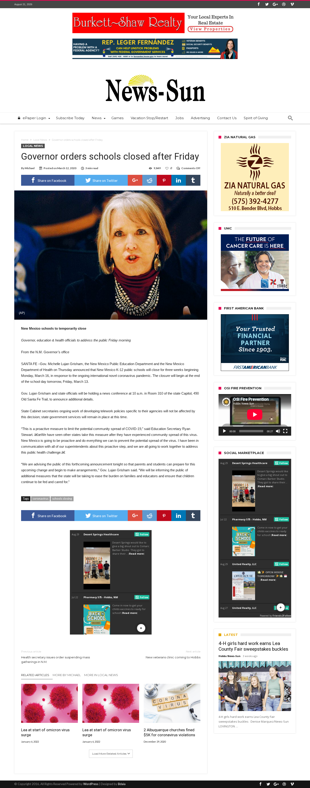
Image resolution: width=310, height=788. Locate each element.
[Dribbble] (283, 4)
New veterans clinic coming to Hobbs (173, 654)
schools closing (62, 498)
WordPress (90, 784)
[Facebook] (258, 4)
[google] (135, 180)
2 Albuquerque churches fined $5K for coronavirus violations (169, 732)
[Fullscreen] (285, 431)
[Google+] (275, 4)
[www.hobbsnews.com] (155, 71)
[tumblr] (193, 180)
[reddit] (149, 180)
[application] (255, 414)
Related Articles (35, 675)
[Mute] (278, 431)
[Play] (224, 431)
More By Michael (67, 675)
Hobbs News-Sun (230, 656)
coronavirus (40, 498)
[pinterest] (164, 180)
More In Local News (101, 675)
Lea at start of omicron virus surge (45, 732)
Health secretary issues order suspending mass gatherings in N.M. (55, 657)
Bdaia (121, 784)
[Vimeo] (292, 4)
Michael (29, 168)
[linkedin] (178, 180)
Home (24, 139)
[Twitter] (267, 4)
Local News (40, 139)
